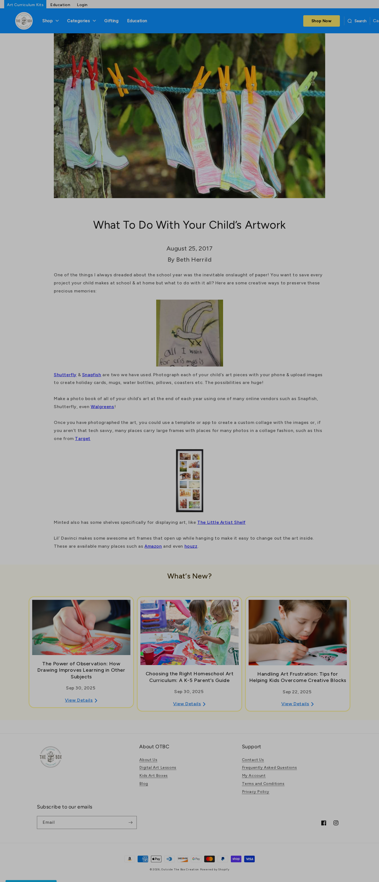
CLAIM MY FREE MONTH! (244, 475)
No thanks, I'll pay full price (244, 495)
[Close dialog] (288, 356)
